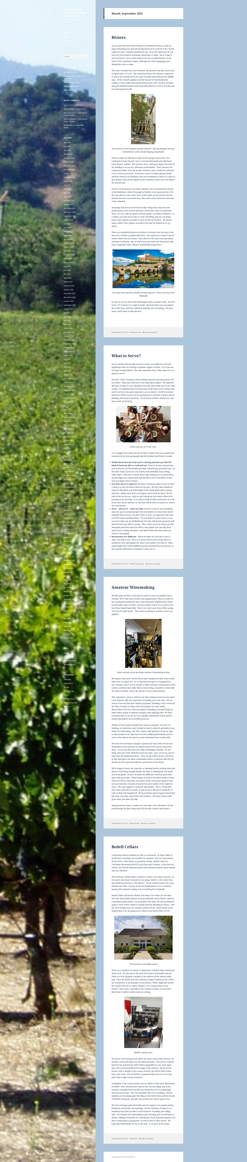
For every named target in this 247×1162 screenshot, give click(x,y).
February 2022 (69, 332)
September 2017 (70, 533)
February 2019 (69, 468)
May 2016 (67, 584)
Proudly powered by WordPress (123, 1157)
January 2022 (69, 336)
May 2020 (67, 413)
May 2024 (67, 231)
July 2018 (67, 495)
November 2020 (70, 390)
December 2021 (69, 340)
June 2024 (67, 228)
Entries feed (68, 657)
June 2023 (67, 270)
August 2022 (68, 309)
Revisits (66, 695)
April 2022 (67, 324)
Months (66, 687)
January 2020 (69, 429)
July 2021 (67, 359)
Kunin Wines (81, 109)
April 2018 (67, 506)
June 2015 (67, 619)
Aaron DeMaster (70, 119)
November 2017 (70, 526)
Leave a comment (150, 332)
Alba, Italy (67, 90)
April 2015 (67, 626)
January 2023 (69, 290)
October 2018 (69, 483)
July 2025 (67, 185)
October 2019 (69, 440)
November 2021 (70, 344)
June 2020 (67, 410)
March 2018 (68, 510)
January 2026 (69, 162)
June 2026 (67, 146)
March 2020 (68, 421)
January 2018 (69, 518)
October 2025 (69, 173)
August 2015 (68, 611)
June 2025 (67, 189)
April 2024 (67, 235)
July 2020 (67, 406)
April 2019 (67, 460)
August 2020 (68, 402)
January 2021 (69, 382)
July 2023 (67, 266)
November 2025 (70, 170)
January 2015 (69, 638)
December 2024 (69, 208)
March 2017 (68, 553)
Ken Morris (68, 125)
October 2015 (69, 607)
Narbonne (161, 61)
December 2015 (69, 599)
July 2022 (67, 313)
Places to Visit (69, 45)
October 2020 (69, 394)
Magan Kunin (69, 109)
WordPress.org (69, 664)
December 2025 (69, 166)
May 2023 (67, 274)
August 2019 (68, 444)
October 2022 (69, 301)
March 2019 (68, 464)
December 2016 (69, 560)
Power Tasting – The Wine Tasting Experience (75, 13)
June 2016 (67, 580)
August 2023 (68, 262)
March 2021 (68, 375)
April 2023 (67, 278)
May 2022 (67, 321)
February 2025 (69, 201)
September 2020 (70, 398)
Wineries (67, 37)
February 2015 (69, 634)
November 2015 (70, 603)
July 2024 (67, 224)
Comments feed (69, 661)
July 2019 (67, 448)
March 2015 (68, 630)
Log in (66, 653)
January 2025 (69, 204)
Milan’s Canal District (71, 86)
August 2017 (68, 537)
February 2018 (69, 514)
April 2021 (67, 371)
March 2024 (68, 239)
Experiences (68, 41)
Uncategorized (69, 699)
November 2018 (70, 479)
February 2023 (69, 286)
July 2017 (67, 541)
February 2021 (69, 379)
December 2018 (69, 475)
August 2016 (68, 572)
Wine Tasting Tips (70, 33)
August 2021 (68, 355)
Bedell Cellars (125, 846)
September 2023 (70, 259)
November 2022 (70, 297)
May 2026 (67, 150)
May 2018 (67, 502)
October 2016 (69, 568)
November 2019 (70, 437)
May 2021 (67, 367)
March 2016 (68, 591)
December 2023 (69, 251)
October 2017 (69, 530)
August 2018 (68, 491)
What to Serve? (126, 355)
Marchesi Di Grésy (70, 72)
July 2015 (67, 615)
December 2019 (69, 433)
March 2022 (68, 328)
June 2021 (67, 363)
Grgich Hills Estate (76, 105)
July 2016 (67, 576)
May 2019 (67, 456)
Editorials (67, 679)
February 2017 (69, 557)
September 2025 (70, 177)
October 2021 (69, 348)
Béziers (119, 37)
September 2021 (70, 351)
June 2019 (67, 452)
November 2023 (70, 255)
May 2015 (67, 622)
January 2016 (69, 595)
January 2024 (69, 247)
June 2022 (67, 317)
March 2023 (68, 282)
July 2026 (67, 142)
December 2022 (69, 293)
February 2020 (69, 425)
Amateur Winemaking (133, 587)
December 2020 (69, 386)
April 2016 (67, 588)
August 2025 (68, 181)
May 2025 (67, 193)
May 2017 (67, 549)
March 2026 (68, 154)
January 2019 (69, 471)
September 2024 (70, 216)
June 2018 (67, 499)
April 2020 (67, 417)
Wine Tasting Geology (72, 82)
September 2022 (70, 305)
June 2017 (67, 545)
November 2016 (70, 564)
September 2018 (70, 487)
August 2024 (68, 220)
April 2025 (67, 197)
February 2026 (69, 158)
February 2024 (69, 243)
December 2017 (69, 522)
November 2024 (70, 212)
